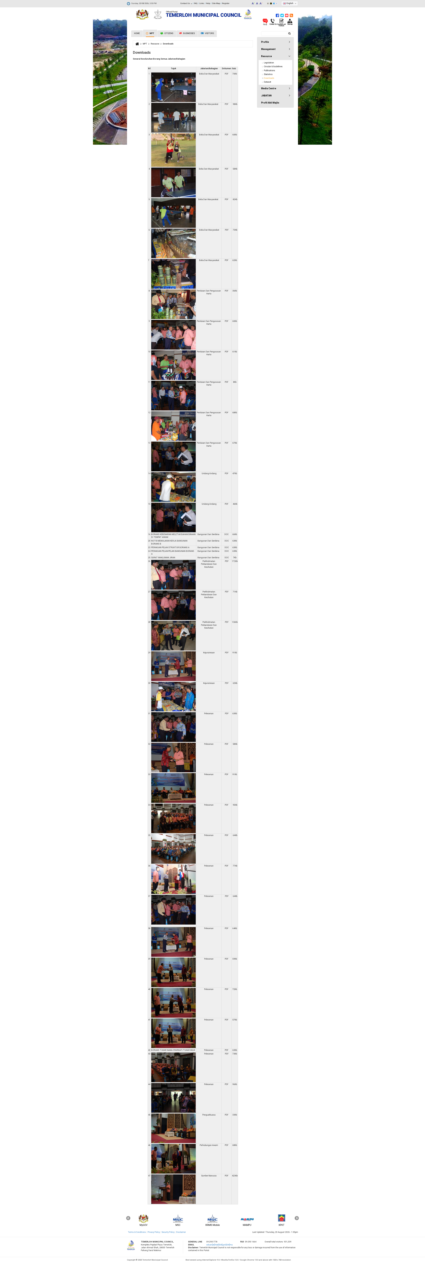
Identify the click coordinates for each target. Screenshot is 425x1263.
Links (201, 3)
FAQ (195, 3)
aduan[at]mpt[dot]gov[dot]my (219, 1245)
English (290, 3)
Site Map (216, 3)
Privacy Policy (154, 1232)
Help (208, 3)
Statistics (268, 74)
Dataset (267, 82)
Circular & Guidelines (273, 66)
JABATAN (266, 95)
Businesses (189, 33)
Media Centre (268, 88)
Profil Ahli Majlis (270, 102)
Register (225, 3)
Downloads (269, 78)
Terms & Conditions (137, 1232)
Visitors (209, 33)
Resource (155, 44)
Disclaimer (181, 1232)
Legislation (269, 63)
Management (268, 49)
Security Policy (168, 1232)
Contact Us (185, 3)
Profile (265, 42)
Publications (269, 70)
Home (137, 33)
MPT (151, 33)
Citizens (168, 33)
